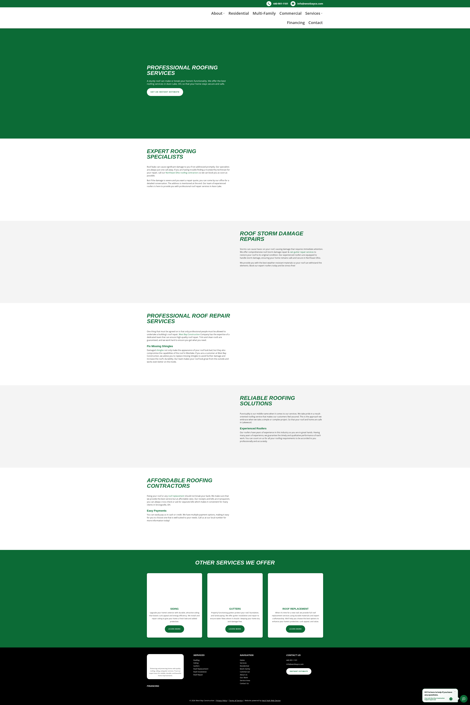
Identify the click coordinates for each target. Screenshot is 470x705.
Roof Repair (198, 675)
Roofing (196, 660)
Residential (239, 13)
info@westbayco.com (295, 664)
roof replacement (176, 496)
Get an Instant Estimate (165, 92)
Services (312, 13)
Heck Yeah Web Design (271, 700)
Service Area (245, 680)
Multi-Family (264, 13)
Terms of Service (236, 700)
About (216, 13)
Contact (315, 22)
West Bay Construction (189, 334)
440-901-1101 (291, 660)
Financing (296, 22)
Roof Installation (200, 672)
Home (242, 660)
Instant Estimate (299, 671)
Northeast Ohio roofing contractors (182, 172)
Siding (196, 663)
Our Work (244, 677)
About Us (243, 675)
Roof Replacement (200, 669)
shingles (160, 350)
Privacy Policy (221, 700)
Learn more (174, 629)
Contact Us (244, 683)
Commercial (290, 13)
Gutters (196, 666)
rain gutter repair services (302, 252)
